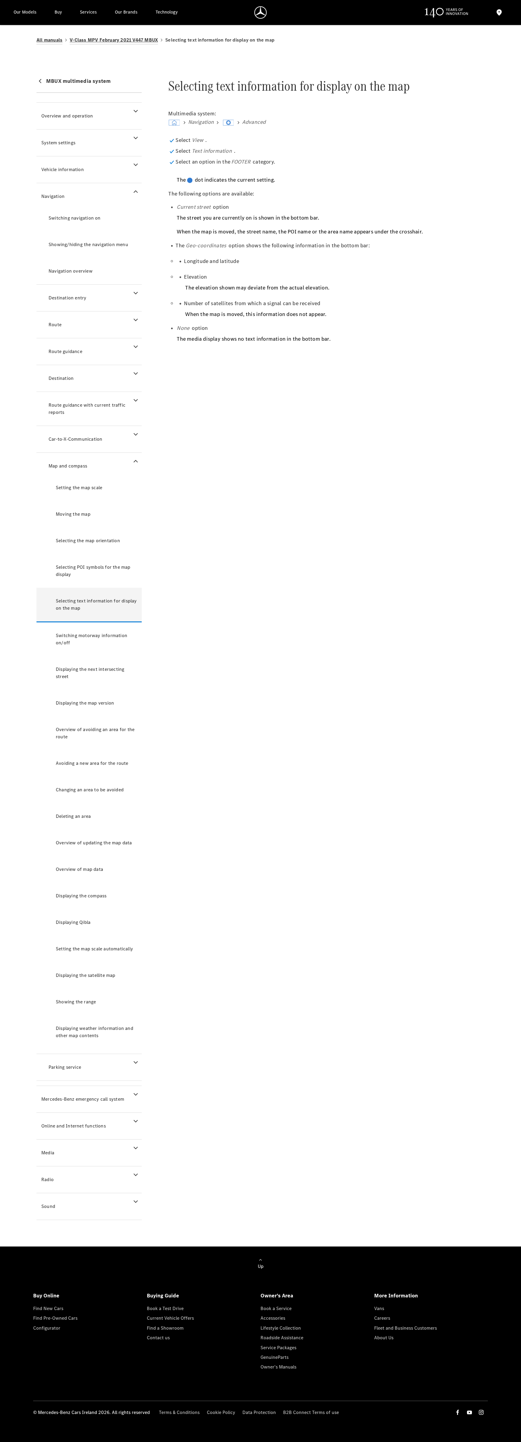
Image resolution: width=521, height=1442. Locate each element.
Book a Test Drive (165, 1308)
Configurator (46, 1328)
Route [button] (55, 324)
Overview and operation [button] (67, 116)
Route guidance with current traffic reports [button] (87, 408)
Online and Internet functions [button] (73, 1126)
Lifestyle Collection (280, 1328)
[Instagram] (481, 1412)
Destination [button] (61, 378)
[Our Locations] (499, 12)
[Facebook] (457, 1412)
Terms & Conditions (179, 1412)
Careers (382, 1318)
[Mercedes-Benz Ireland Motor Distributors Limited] (260, 12)
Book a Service (276, 1308)
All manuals (49, 40)
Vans (379, 1308)
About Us (383, 1337)
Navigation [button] (53, 196)
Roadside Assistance (281, 1337)
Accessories (272, 1318)
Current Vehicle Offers (170, 1318)
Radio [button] (47, 1179)
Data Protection (259, 1412)
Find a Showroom (165, 1328)
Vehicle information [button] (62, 169)
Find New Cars (48, 1308)
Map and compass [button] (68, 466)
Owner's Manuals (278, 1367)
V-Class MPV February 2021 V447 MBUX (114, 40)
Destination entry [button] (67, 298)
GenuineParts (274, 1357)
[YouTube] (469, 1412)
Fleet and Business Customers (405, 1328)
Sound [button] (48, 1206)
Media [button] (47, 1153)
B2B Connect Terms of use (311, 1412)
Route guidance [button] (65, 351)
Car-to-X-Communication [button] (75, 439)
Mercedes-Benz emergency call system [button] (82, 1099)
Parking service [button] (65, 1067)
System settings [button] (58, 142)
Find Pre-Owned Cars (55, 1318)
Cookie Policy (221, 1412)
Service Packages (278, 1347)
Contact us (158, 1337)
